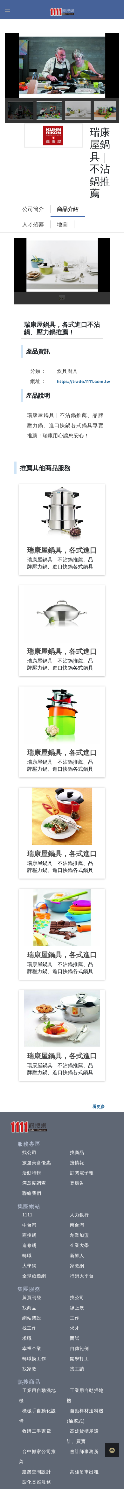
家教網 (77, 1265)
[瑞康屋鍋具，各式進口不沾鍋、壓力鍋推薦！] (62, 512)
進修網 (29, 1245)
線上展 (77, 1307)
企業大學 (79, 1245)
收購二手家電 (36, 1431)
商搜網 (29, 1235)
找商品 (77, 1152)
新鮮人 (77, 1255)
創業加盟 (79, 1235)
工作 (74, 1317)
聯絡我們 (31, 1193)
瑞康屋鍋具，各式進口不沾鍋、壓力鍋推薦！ (62, 554)
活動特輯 (31, 1172)
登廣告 (77, 1183)
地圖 (62, 224)
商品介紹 (68, 209)
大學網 (29, 1265)
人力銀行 (79, 1214)
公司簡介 (33, 209)
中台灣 (29, 1225)
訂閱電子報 (82, 1172)
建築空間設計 (36, 1471)
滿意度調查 (34, 1183)
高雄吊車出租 (84, 1471)
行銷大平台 (82, 1275)
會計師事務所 (84, 1451)
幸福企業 (31, 1348)
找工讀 (77, 1368)
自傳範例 (79, 1348)
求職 (27, 1338)
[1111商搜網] (62, 11)
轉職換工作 (34, 1358)
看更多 (99, 1106)
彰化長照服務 (36, 1482)
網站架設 (31, 1317)
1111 (27, 1214)
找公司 (29, 1152)
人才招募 (33, 224)
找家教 (29, 1368)
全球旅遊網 (34, 1275)
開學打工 (79, 1358)
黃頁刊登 (31, 1297)
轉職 (27, 1255)
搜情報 (77, 1162)
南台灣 (77, 1225)
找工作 (29, 1328)
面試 (74, 1338)
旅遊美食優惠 (36, 1162)
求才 (74, 1328)
